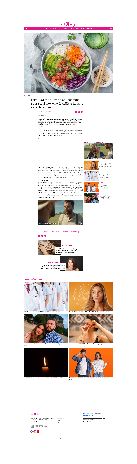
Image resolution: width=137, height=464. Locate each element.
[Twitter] (81, 112)
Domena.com (76, 438)
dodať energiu (42, 172)
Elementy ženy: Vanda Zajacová (93, 142)
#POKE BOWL (46, 231)
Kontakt (59, 420)
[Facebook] (76, 112)
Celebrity (53, 28)
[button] (111, 28)
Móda (46, 28)
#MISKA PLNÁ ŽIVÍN (55, 231)
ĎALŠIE (89, 28)
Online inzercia (60, 418)
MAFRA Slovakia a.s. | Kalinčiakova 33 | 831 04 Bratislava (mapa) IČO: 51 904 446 (94, 419)
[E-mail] (79, 112)
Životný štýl (51, 111)
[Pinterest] (38, 431)
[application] (98, 151)
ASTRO (83, 28)
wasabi (81, 195)
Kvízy (66, 28)
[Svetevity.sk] (68, 24)
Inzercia (59, 415)
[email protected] (88, 415)
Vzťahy (59, 28)
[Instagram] (34, 431)
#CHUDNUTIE (65, 231)
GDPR (58, 422)
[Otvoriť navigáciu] (26, 28)
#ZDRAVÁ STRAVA (74, 231)
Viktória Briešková (43, 115)
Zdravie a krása (74, 28)
